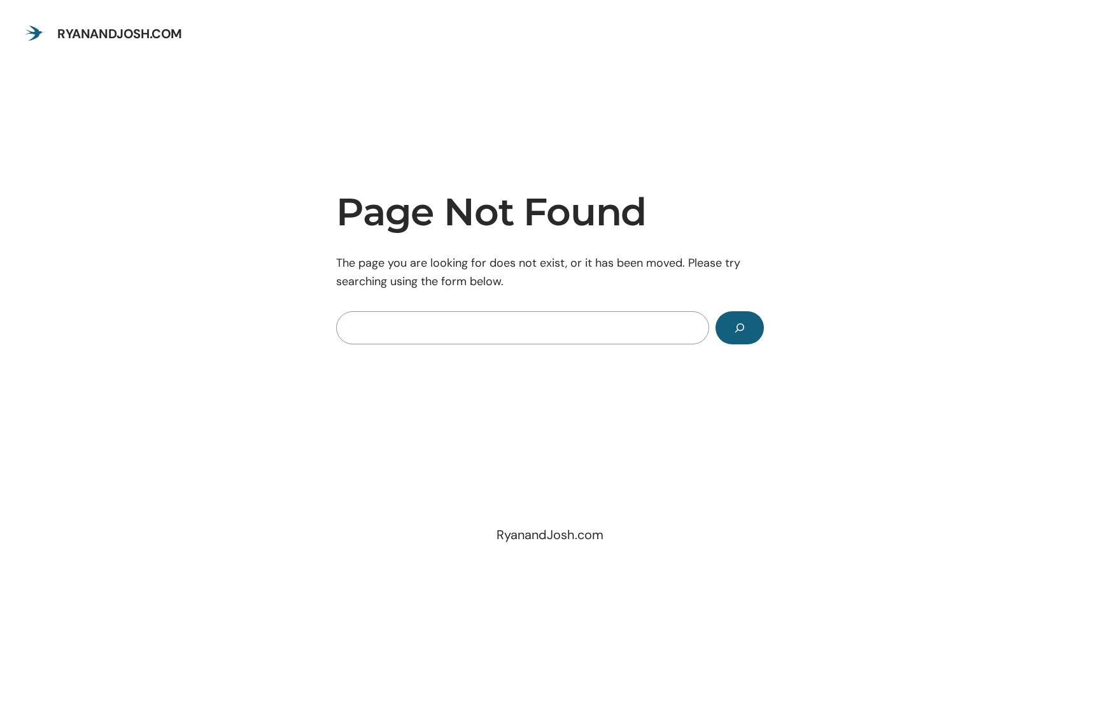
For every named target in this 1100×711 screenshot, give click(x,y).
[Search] (740, 327)
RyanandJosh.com (119, 33)
